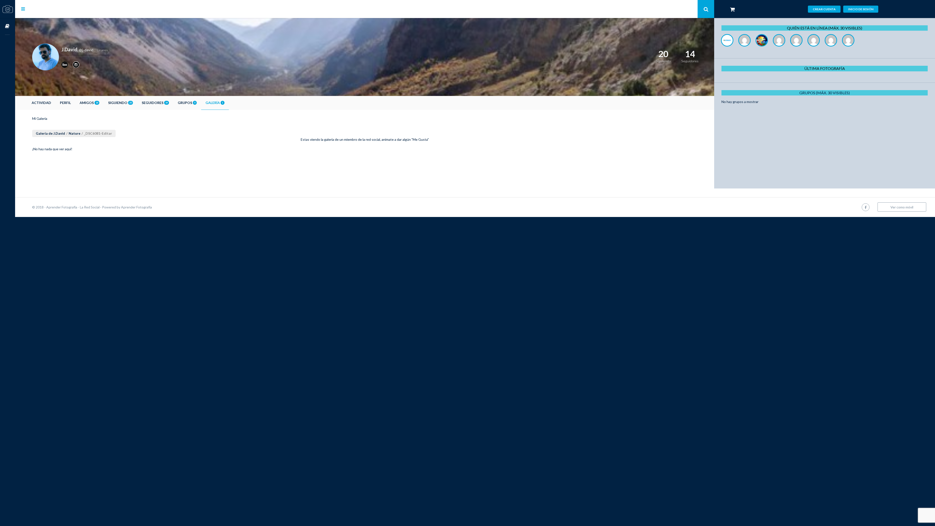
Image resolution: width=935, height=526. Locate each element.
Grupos (186, 103)
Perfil (65, 103)
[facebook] (866, 207)
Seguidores (155, 103)
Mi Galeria (39, 118)
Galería (214, 103)
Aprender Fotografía (136, 207)
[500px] (64, 64)
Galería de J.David (50, 133)
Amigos (89, 103)
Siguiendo (120, 103)
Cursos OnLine (7, 26)
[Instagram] (76, 64)
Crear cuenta (824, 9)
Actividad (41, 103)
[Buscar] (706, 9)
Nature (74, 133)
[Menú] (23, 8)
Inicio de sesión (860, 9)
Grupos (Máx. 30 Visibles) (824, 92)
